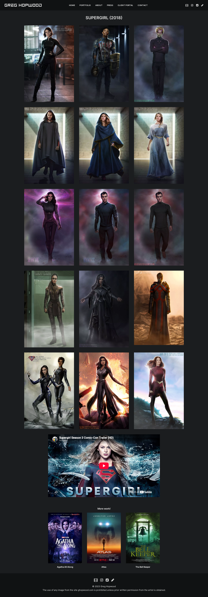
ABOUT (98, 5)
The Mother (142, 567)
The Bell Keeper (65, 567)
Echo (103, 567)
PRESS (110, 5)
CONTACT (143, 5)
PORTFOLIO (85, 5)
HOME (72, 5)
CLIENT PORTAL (125, 5)
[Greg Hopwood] (23, 5)
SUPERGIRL (97, 17)
